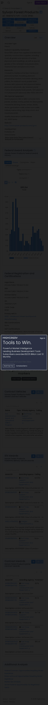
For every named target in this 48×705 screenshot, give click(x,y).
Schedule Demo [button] (21, 366)
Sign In (42, 338)
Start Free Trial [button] (8, 366)
